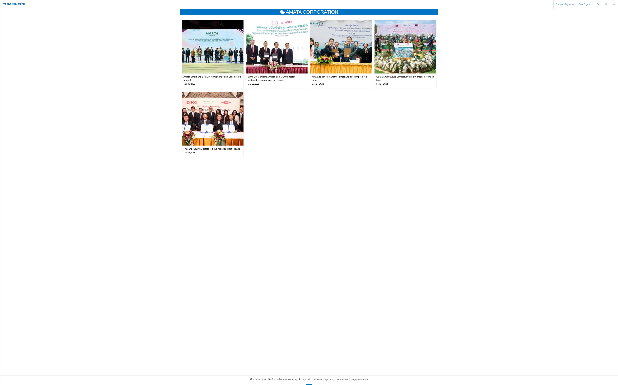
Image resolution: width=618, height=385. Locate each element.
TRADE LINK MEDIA (14, 4)
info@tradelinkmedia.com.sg (283, 379)
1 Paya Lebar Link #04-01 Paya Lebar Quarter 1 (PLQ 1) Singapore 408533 (334, 379)
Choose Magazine (565, 4)
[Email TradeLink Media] (606, 4)
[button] (598, 4)
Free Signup (585, 4)
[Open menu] (614, 4)
